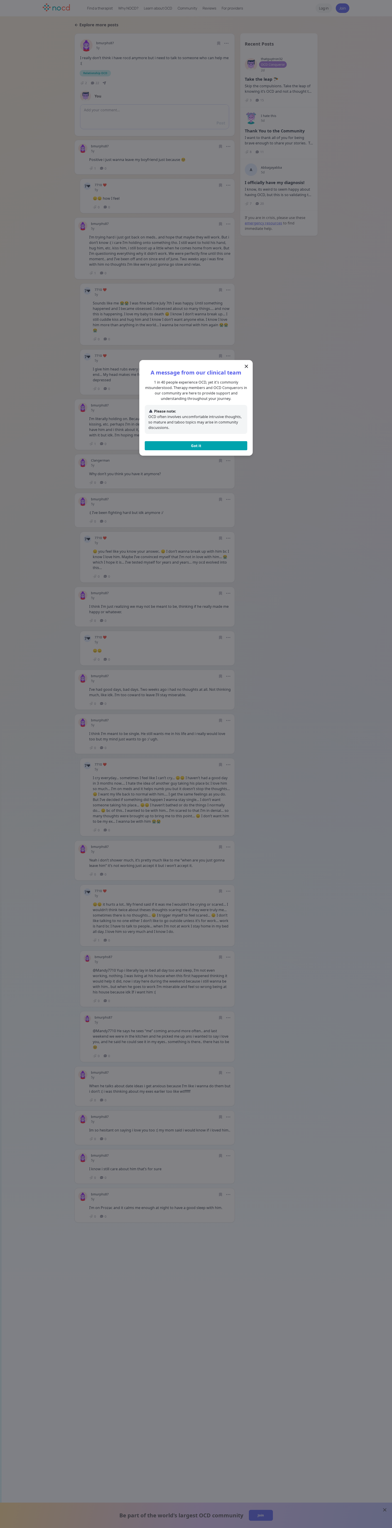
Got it (196, 445)
